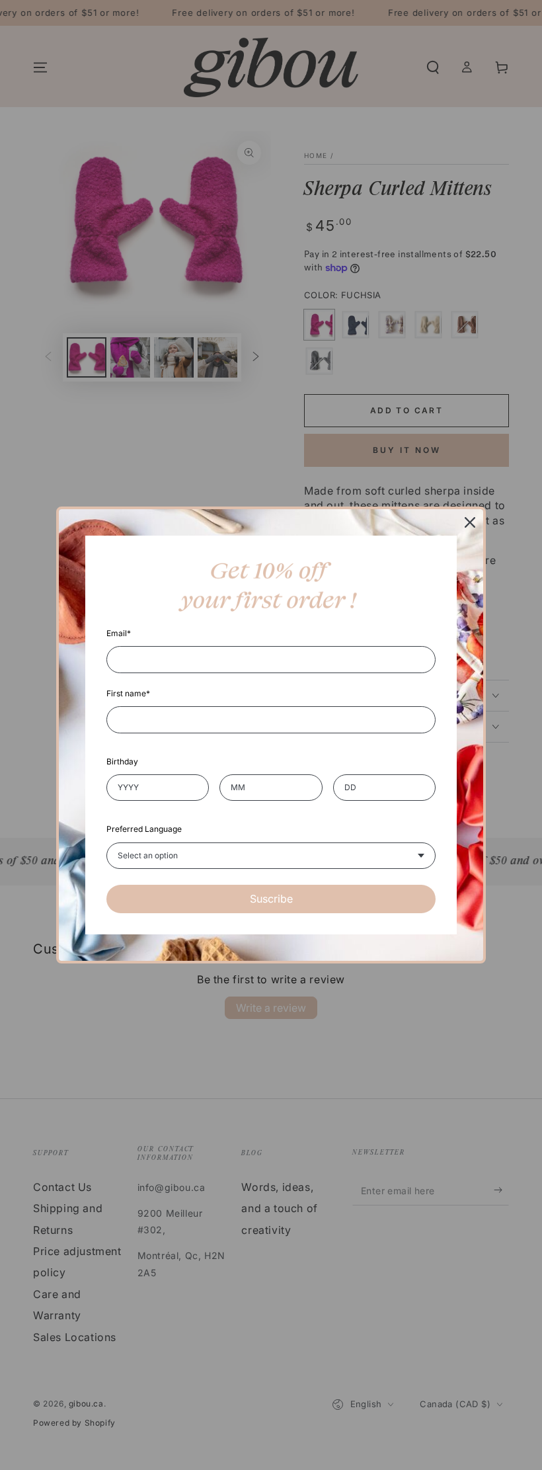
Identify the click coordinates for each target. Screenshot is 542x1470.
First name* (128, 693)
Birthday (122, 761)
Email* (118, 633)
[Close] (470, 522)
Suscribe (271, 898)
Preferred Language (144, 829)
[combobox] (271, 855)
